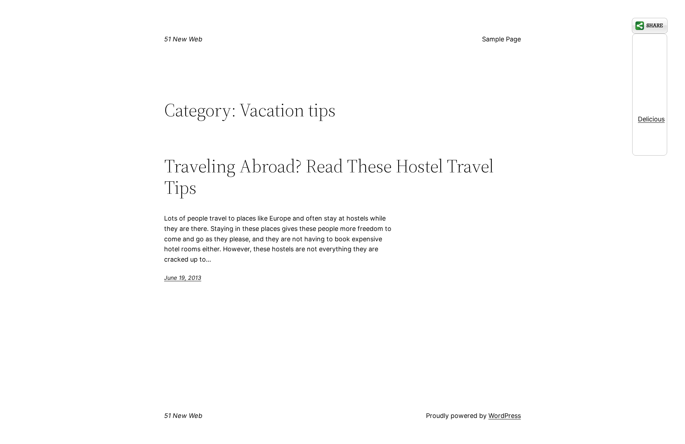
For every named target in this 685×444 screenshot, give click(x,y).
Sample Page (501, 39)
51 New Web (183, 39)
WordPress (504, 415)
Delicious (651, 119)
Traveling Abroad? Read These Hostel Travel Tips (329, 176)
